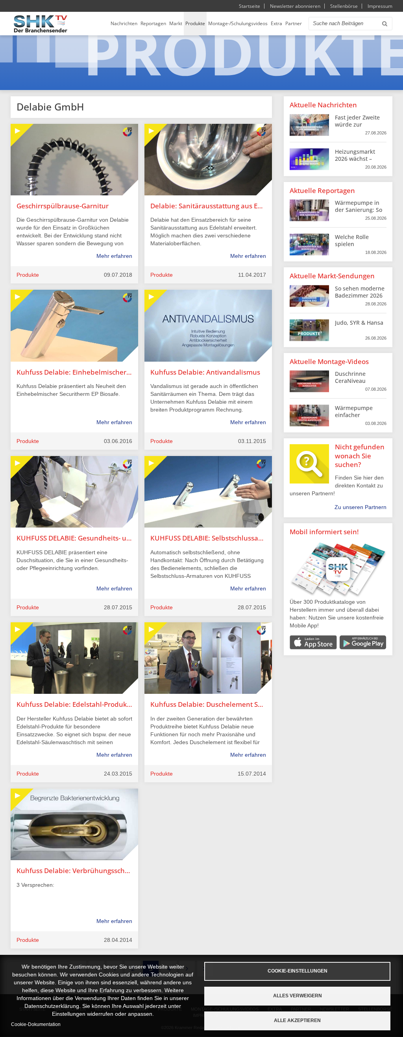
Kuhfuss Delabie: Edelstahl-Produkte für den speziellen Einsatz (74, 704)
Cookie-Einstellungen (297, 971)
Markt (175, 23)
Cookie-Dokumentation (36, 1024)
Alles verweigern (297, 995)
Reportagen (153, 23)
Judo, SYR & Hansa (359, 322)
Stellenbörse (344, 6)
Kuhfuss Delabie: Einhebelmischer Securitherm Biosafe (74, 372)
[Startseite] (40, 24)
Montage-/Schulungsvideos (238, 23)
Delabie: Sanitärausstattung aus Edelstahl (208, 205)
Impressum (380, 6)
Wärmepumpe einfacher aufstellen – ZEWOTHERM (354, 418)
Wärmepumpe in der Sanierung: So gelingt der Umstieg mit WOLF (359, 213)
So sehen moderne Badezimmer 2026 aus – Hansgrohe (360, 295)
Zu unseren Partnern (360, 507)
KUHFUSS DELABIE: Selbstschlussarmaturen (208, 537)
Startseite (249, 6)
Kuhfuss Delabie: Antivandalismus (205, 372)
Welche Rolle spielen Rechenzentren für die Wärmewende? (360, 247)
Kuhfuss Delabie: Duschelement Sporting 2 (208, 704)
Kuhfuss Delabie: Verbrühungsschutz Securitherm (74, 870)
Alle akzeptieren (297, 1020)
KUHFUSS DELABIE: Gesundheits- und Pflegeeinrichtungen (74, 537)
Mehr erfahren (114, 256)
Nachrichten (124, 23)
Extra (276, 23)
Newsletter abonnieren (295, 6)
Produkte (195, 23)
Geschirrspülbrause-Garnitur (63, 205)
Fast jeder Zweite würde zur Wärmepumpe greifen (357, 128)
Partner (293, 23)
